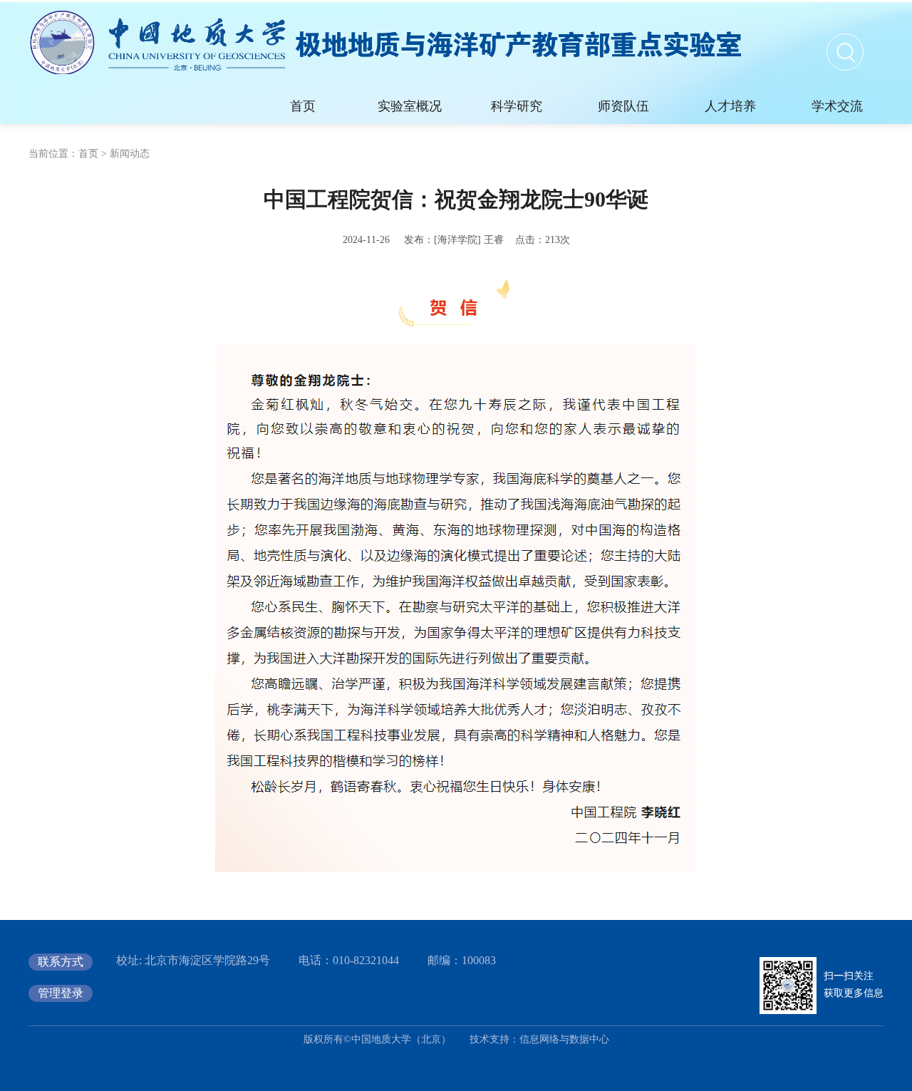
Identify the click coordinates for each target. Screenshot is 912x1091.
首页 (88, 153)
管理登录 (60, 993)
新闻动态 (130, 153)
